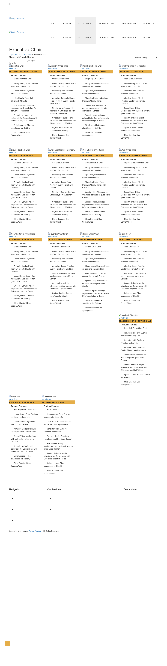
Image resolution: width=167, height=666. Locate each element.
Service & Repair (107, 23)
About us (67, 23)
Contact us (149, 23)
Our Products (85, 23)
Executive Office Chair (21, 239)
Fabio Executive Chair (131, 239)
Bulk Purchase (129, 23)
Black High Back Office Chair (135, 321)
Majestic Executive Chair (133, 155)
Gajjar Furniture (35, 531)
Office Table (57, 514)
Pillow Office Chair (53, 402)
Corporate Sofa (59, 504)
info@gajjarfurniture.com (19, 1)
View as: (31, 57)
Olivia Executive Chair (92, 155)
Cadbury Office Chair (60, 239)
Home (53, 23)
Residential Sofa (59, 509)
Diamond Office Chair (21, 155)
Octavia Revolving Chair (23, 71)
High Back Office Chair (21, 402)
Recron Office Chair (91, 239)
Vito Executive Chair (59, 155)
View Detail (13, 68)
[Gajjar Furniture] (16, 18)
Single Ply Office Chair (93, 71)
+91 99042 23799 (16, 6)
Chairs (55, 498)
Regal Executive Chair (131, 71)
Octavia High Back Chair (61, 71)
